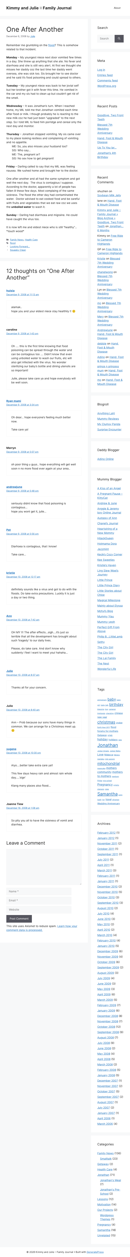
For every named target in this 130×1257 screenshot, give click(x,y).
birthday (116, 704)
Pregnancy (105, 784)
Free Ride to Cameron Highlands (110, 239)
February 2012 (106, 832)
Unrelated (103, 1235)
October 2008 (106, 1026)
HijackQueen (105, 538)
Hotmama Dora (107, 543)
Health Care (31, 239)
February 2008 (106, 1069)
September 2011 (107, 854)
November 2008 (107, 1021)
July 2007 (103, 1107)
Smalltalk (106, 1158)
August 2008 (105, 1037)
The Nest (103, 663)
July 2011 (103, 859)
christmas (106, 722)
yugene (11, 749)
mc (99, 303)
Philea (99, 781)
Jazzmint (103, 549)
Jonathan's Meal (110, 1180)
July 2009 (103, 978)
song (120, 795)
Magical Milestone (108, 600)
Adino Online (105, 459)
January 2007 (106, 1113)
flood (51, 45)
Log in (101, 69)
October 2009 (106, 962)
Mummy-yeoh (106, 621)
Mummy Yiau (105, 616)
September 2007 (108, 1096)
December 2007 (107, 1080)
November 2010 (107, 892)
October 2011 (105, 848)
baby (111, 699)
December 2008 (107, 1016)
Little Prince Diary (108, 585)
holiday (102, 739)
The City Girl (105, 647)
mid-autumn (110, 759)
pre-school (107, 781)
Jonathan (107, 745)
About (117, 7)
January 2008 (106, 1075)
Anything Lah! (106, 413)
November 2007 (107, 1086)
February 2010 (106, 940)
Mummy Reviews (108, 418)
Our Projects (105, 1209)
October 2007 (106, 1091)
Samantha (107, 794)
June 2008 (104, 1048)
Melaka (117, 755)
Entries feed (105, 75)
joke (120, 740)
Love (100, 754)
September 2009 (108, 967)
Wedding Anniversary (108, 803)
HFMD (110, 735)
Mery (100, 316)
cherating (110, 713)
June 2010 (104, 919)
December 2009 (107, 951)
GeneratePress (95, 1252)
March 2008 (105, 1064)
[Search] (119, 38)
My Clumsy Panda (108, 424)
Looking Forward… (20, 246)
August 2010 (105, 908)
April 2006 (104, 1118)
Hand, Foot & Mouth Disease (108, 347)
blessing (100, 709)
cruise (119, 722)
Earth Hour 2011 (103, 727)
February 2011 (106, 875)
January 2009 (106, 1010)
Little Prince (104, 580)
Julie (9, 671)
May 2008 (103, 1053)
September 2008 (108, 1032)
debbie (101, 343)
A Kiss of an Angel (109, 488)
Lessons (102, 1199)
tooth (99, 800)
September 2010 (108, 902)
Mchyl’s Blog (105, 611)
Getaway (102, 735)
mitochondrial (108, 763)
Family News (17, 239)
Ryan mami (13, 401)
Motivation (104, 1204)
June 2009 (104, 983)
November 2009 (107, 956)
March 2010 (104, 935)
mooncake (101, 768)
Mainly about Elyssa (110, 605)
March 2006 (105, 1123)
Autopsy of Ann (107, 518)
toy (103, 800)
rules (107, 789)
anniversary (102, 700)
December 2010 (107, 886)
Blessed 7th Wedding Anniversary (104, 128)
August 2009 (105, 972)
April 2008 (103, 1059)
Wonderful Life (106, 669)
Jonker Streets (103, 751)
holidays (113, 739)
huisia (10, 290)
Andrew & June (107, 503)
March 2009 (105, 999)
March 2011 (104, 870)
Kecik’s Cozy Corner (109, 554)
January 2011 (105, 881)
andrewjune (14, 486)
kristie (10, 572)
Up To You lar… (107, 147)
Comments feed (107, 80)
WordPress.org (106, 86)
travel (108, 799)
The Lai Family (106, 658)
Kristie (101, 258)
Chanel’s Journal (107, 523)
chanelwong (105, 272)
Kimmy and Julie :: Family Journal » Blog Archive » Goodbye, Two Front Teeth (110, 218)
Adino (101, 357)
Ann (9, 616)
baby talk (104, 705)
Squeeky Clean (18, 250)
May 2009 (103, 989)
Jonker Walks (115, 751)
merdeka (100, 759)
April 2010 (103, 929)
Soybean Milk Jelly (109, 195)
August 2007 (105, 1102)
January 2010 (106, 946)
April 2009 (104, 994)
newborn (115, 776)
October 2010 (106, 897)
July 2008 (103, 1043)
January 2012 (105, 838)
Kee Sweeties (106, 559)
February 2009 (106, 1005)
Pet (8, 529)
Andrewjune (105, 330)
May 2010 (103, 924)
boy (106, 709)
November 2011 (107, 843)
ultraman (115, 800)
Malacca (108, 754)
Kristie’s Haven (106, 565)
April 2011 (103, 865)
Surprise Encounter (109, 429)
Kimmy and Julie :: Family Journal (39, 8)
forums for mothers (107, 731)
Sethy (101, 642)
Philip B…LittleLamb (110, 636)
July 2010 (103, 913)
